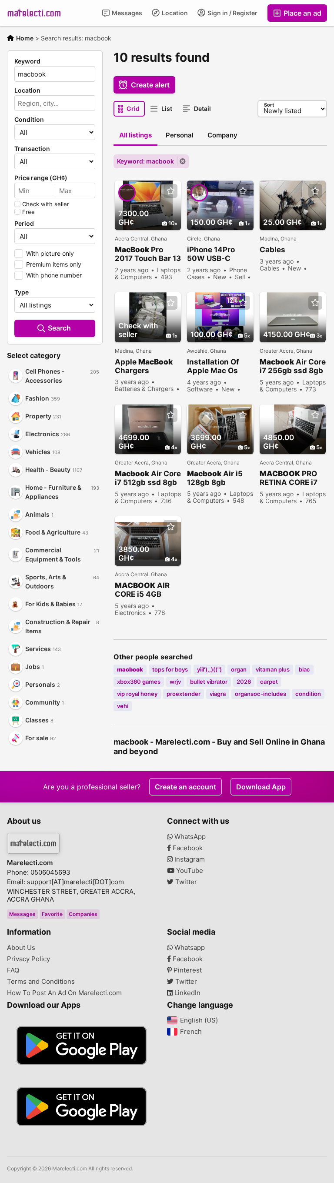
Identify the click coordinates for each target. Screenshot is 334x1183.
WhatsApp (189, 837)
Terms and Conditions (41, 982)
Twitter (185, 882)
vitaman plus (273, 669)
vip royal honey (137, 693)
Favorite (52, 914)
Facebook (187, 848)
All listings (135, 135)
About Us (21, 948)
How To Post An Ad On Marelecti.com (64, 993)
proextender (183, 693)
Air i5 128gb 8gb (215, 478)
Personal (180, 135)
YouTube (188, 871)
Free (28, 212)
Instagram (189, 859)
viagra (218, 693)
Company (222, 135)
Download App (261, 786)
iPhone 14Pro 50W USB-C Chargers (211, 254)
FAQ (13, 970)
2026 (244, 681)
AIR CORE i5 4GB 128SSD (142, 590)
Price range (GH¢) (40, 177)
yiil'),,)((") (209, 669)
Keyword (27, 61)
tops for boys (170, 669)
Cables (272, 249)
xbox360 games (138, 681)
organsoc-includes (260, 693)
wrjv (175, 681)
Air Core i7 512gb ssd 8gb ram (148, 478)
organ (239, 669)
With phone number (54, 275)
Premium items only (53, 264)
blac (304, 669)
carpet (269, 681)
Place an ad (301, 13)
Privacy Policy (28, 959)
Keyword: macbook (145, 161)
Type (21, 292)
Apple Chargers (144, 366)
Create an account (185, 786)
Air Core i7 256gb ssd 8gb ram (293, 366)
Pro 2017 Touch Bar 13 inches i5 (148, 254)
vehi (122, 705)
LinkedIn (186, 993)
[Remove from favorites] (170, 191)
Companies (83, 914)
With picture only (50, 253)
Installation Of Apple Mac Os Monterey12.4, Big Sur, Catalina (220, 366)
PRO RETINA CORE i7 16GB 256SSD (288, 478)
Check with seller (45, 204)
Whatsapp (189, 948)
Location (174, 13)
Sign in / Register (231, 13)
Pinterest (187, 970)
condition (308, 693)
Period (24, 223)
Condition (29, 119)
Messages (126, 13)
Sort (269, 105)
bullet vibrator (208, 681)
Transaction (32, 148)
